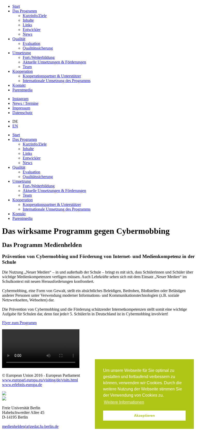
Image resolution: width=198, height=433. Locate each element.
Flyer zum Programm (19, 322)
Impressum (21, 108)
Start (16, 6)
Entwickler (31, 29)
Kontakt (19, 85)
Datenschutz (22, 112)
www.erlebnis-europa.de (22, 384)
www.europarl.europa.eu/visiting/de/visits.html (40, 380)
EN (15, 126)
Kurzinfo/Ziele (35, 15)
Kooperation (22, 71)
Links (27, 25)
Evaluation (31, 43)
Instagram (20, 99)
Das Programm (24, 11)
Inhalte (28, 20)
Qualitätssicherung (38, 48)
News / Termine (25, 103)
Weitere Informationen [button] (124, 402)
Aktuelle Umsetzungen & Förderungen (54, 62)
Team (27, 67)
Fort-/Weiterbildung (39, 57)
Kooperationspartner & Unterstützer (52, 76)
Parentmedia (22, 90)
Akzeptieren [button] (144, 415)
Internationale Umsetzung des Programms (56, 80)
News (27, 34)
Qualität (18, 39)
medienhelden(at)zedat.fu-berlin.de (30, 426)
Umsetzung (21, 53)
